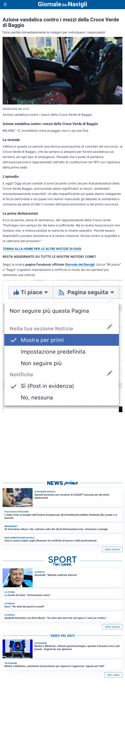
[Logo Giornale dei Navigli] (62, 5)
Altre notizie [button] (112, 549)
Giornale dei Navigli (79, 264)
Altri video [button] (113, 675)
